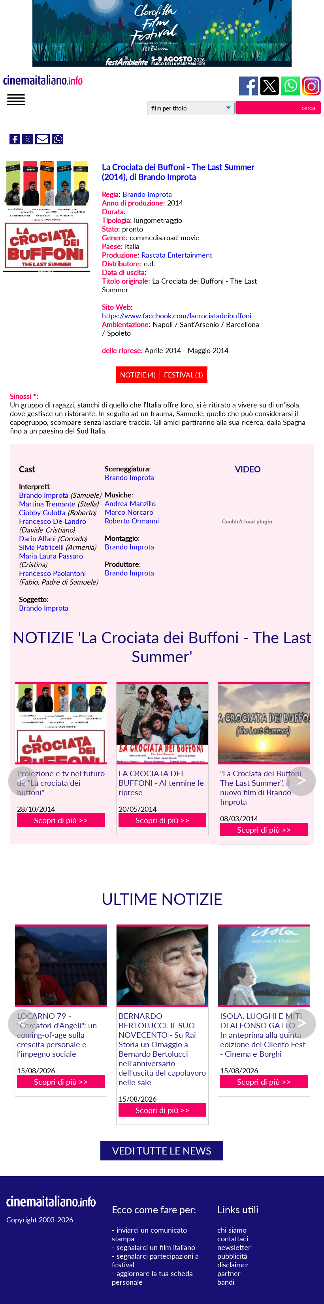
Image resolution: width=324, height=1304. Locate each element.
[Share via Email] (43, 141)
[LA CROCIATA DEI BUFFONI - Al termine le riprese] (162, 723)
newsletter (234, 1247)
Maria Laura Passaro (51, 555)
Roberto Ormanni (132, 520)
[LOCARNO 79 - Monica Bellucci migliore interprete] (243, 966)
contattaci (232, 1238)
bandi (225, 1282)
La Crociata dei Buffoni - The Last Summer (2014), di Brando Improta (178, 171)
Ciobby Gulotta (42, 512)
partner (229, 1273)
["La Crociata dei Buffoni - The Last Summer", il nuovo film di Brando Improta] (263, 723)
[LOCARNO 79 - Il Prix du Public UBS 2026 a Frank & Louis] (142, 966)
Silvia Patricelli (41, 547)
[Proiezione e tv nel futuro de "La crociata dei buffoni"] (60, 723)
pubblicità (232, 1256)
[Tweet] (28, 141)
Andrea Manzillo (130, 503)
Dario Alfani (37, 538)
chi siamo (232, 1230)
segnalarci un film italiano (156, 1247)
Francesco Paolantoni (52, 573)
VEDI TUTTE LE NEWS (161, 1150)
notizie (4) (138, 375)
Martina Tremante (47, 503)
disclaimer (233, 1264)
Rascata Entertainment (176, 254)
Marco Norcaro (129, 512)
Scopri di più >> (61, 820)
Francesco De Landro (52, 521)
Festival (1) (183, 375)
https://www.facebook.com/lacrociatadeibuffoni (176, 315)
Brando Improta (147, 194)
